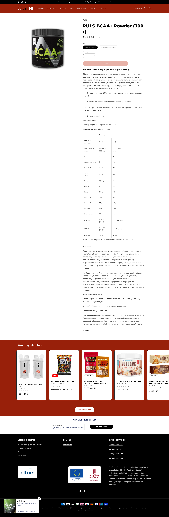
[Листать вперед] (89, 404)
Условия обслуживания (85, 510)
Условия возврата (24, 448)
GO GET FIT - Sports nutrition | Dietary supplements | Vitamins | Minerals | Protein (51, 508)
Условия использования (27, 452)
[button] (50, 8)
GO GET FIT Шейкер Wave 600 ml (30, 385)
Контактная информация (99, 508)
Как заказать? (23, 455)
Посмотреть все (84, 410)
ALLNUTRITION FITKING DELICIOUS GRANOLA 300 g (95, 382)
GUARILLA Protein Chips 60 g (62, 382)
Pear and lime (91, 47)
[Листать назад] (80, 404)
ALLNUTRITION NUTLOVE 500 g (129, 382)
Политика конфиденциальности (119, 508)
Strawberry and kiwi (109, 47)
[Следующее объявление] (110, 2)
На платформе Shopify (83, 508)
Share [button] (87, 330)
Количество (87, 52)
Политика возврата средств (139, 508)
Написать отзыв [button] (101, 427)
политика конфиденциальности (30, 445)
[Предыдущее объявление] (58, 2)
